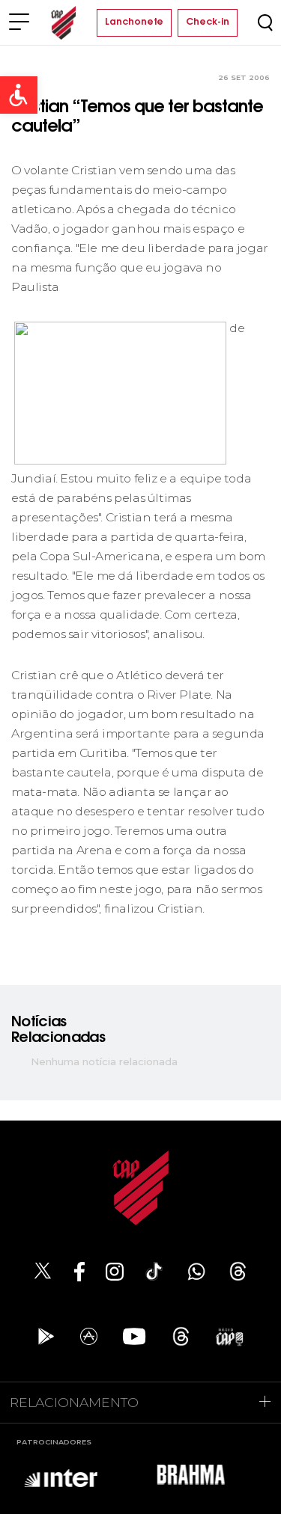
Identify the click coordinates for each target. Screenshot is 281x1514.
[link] (18, 95)
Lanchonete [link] (134, 22)
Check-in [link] (207, 22)
